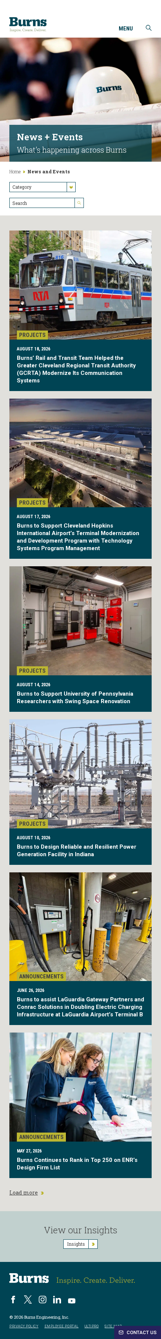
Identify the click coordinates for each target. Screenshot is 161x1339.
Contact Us (141, 1332)
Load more (23, 1192)
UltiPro (92, 1326)
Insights (76, 1244)
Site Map (113, 1326)
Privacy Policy (24, 1326)
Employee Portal (62, 1326)
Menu (126, 29)
